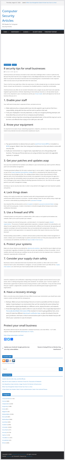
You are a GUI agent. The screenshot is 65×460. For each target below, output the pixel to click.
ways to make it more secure (35, 239)
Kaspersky (5, 406)
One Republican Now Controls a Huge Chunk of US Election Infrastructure (21, 384)
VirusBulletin (5, 440)
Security (14, 64)
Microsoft (4, 417)
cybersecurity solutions (33, 248)
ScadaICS (25, 32)
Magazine (4, 411)
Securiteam (5, 430)
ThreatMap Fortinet (51, 32)
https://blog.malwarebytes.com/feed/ (13, 335)
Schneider (5, 427)
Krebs (3, 409)
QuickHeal (5, 422)
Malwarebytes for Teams (26, 331)
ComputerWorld (6, 398)
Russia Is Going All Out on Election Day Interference (49, 348)
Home (5, 32)
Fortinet (4, 401)
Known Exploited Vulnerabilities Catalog (21, 172)
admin (16, 71)
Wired (3, 443)
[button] (8, 32)
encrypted (29, 204)
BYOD (8, 146)
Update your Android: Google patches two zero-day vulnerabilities (17, 348)
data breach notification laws (31, 313)
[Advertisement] (32, 46)
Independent (15, 32)
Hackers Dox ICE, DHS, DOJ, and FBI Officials (13, 379)
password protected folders (46, 204)
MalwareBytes (7, 64)
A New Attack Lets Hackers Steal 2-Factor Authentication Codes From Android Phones (24, 389)
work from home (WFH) (42, 144)
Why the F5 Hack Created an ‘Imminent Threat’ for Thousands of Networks (21, 381)
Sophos (4, 435)
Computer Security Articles (9, 16)
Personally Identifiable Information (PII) (17, 311)
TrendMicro (5, 437)
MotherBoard (5, 419)
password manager (36, 200)
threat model (38, 94)
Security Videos (37, 32)
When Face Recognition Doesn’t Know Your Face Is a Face (41, 2)
